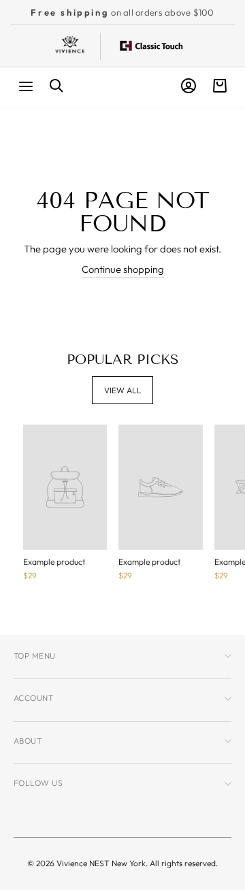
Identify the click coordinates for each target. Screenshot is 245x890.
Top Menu (35, 655)
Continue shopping (123, 269)
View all (123, 390)
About (28, 741)
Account (33, 698)
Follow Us (38, 783)
